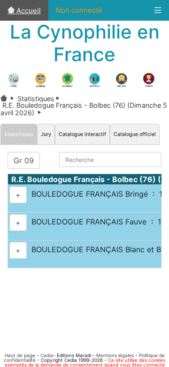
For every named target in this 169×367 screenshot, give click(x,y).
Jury (46, 134)
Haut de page (20, 355)
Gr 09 (24, 160)
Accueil (28, 10)
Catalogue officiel (134, 134)
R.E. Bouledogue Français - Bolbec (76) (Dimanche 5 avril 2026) (83, 108)
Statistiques (40, 99)
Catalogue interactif (82, 134)
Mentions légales (115, 355)
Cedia (46, 355)
